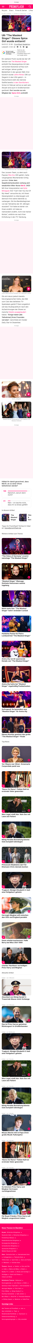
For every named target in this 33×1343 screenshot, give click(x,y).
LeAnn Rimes (19, 75)
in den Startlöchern (21, 82)
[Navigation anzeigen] (3, 6)
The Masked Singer (19, 62)
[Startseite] (16, 6)
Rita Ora (11, 175)
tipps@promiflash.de (13, 528)
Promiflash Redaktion (22, 44)
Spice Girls (16, 93)
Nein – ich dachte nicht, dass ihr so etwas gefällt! (18, 504)
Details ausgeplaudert (17, 312)
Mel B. (23, 186)
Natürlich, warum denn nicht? (17, 494)
